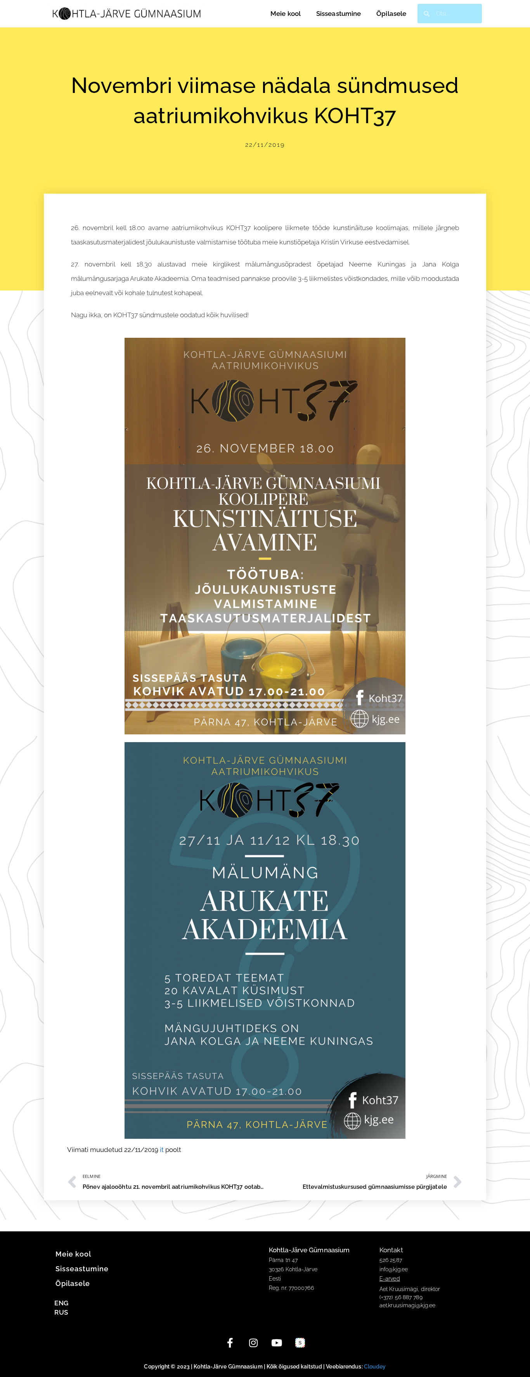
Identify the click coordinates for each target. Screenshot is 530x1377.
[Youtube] (276, 1342)
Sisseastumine (338, 13)
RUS (61, 1312)
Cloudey (375, 1366)
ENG (61, 1303)
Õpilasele (391, 13)
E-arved (389, 1279)
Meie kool (285, 13)
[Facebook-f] (230, 1342)
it (162, 1150)
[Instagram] (253, 1342)
